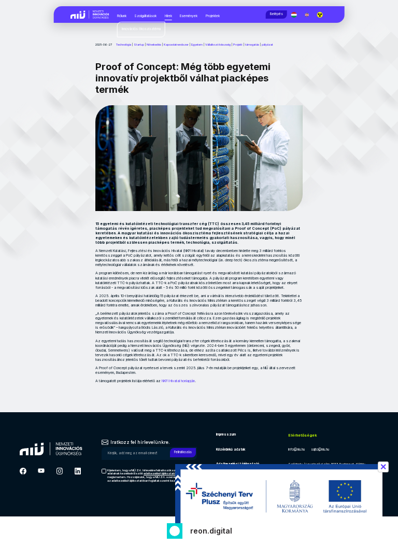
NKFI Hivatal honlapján (178, 381)
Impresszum (226, 434)
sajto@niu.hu (320, 449)
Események (188, 16)
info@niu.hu (296, 449)
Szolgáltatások (145, 16)
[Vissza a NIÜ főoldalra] (89, 13)
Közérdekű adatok (230, 449)
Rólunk (121, 16)
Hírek (168, 16)
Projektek (213, 16)
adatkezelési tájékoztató (160, 473)
